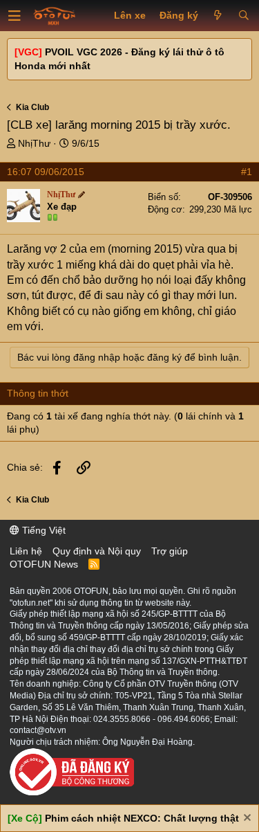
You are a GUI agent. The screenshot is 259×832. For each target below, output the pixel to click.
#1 (246, 171)
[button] (14, 16)
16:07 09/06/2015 (45, 171)
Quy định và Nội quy (96, 551)
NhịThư (34, 143)
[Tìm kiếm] (243, 15)
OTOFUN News (44, 564)
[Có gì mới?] (218, 15)
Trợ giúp (169, 551)
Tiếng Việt (42, 530)
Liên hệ (26, 551)
